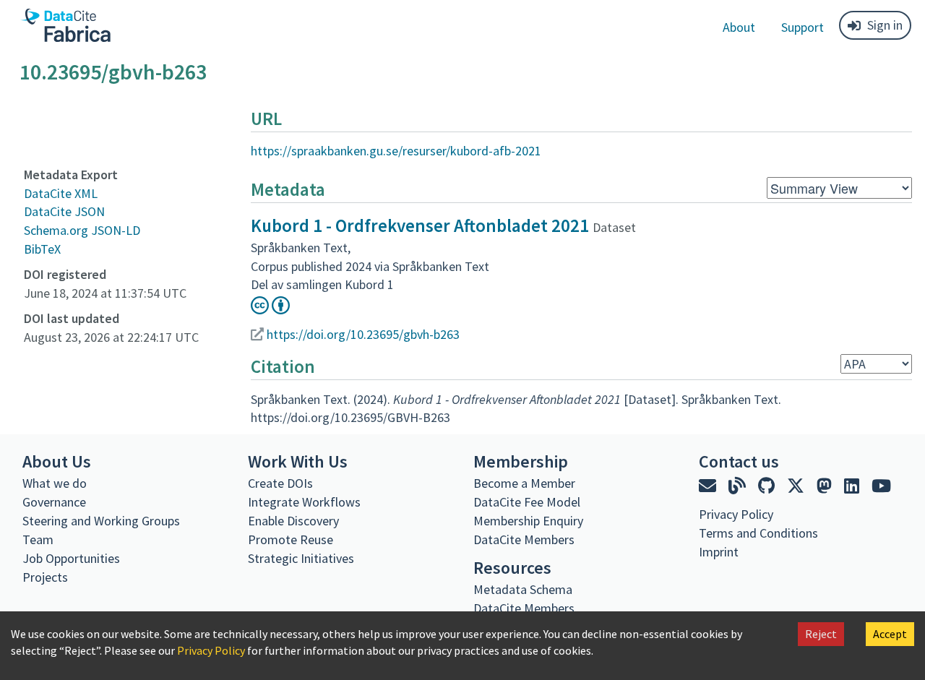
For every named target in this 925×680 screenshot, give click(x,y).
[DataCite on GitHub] (768, 486)
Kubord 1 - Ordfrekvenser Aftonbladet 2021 (420, 225)
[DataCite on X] (797, 486)
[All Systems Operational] (704, 578)
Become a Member (524, 483)
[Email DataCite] (709, 486)
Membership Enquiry (528, 520)
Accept (890, 634)
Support (802, 27)
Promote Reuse (290, 539)
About (739, 27)
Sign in (885, 25)
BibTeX (42, 249)
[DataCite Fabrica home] (65, 25)
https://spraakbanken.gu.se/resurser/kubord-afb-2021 (396, 150)
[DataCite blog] (738, 486)
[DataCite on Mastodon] (826, 486)
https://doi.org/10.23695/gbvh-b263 (363, 334)
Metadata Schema (522, 589)
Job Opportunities (71, 558)
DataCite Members (524, 539)
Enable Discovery (293, 520)
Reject (821, 634)
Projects (45, 577)
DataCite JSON (64, 211)
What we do (54, 483)
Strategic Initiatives (301, 558)
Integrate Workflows (304, 502)
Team (37, 539)
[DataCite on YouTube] (881, 486)
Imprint (719, 551)
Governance (54, 502)
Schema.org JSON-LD (82, 230)
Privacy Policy (211, 650)
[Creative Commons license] (270, 309)
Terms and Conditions (758, 533)
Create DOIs (280, 483)
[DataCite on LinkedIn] (853, 486)
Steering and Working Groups (101, 520)
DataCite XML (61, 193)
